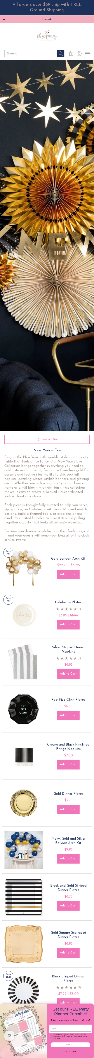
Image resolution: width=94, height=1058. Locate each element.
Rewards (47, 19)
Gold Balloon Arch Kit (68, 558)
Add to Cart (68, 574)
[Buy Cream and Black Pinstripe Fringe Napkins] (23, 756)
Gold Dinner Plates (68, 794)
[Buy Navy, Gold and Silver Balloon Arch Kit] (23, 850)
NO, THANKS (70, 1052)
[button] (71, 53)
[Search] (60, 53)
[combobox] (31, 53)
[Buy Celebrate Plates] (23, 615)
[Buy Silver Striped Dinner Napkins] (23, 662)
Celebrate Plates (68, 602)
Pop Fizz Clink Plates (68, 700)
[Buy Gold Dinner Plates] (23, 803)
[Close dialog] (91, 1006)
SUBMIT (70, 1045)
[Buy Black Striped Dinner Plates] (23, 991)
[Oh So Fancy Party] (47, 36)
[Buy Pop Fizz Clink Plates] (23, 709)
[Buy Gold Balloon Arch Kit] (23, 568)
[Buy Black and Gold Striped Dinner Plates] (23, 897)
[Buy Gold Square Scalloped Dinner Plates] (23, 944)
